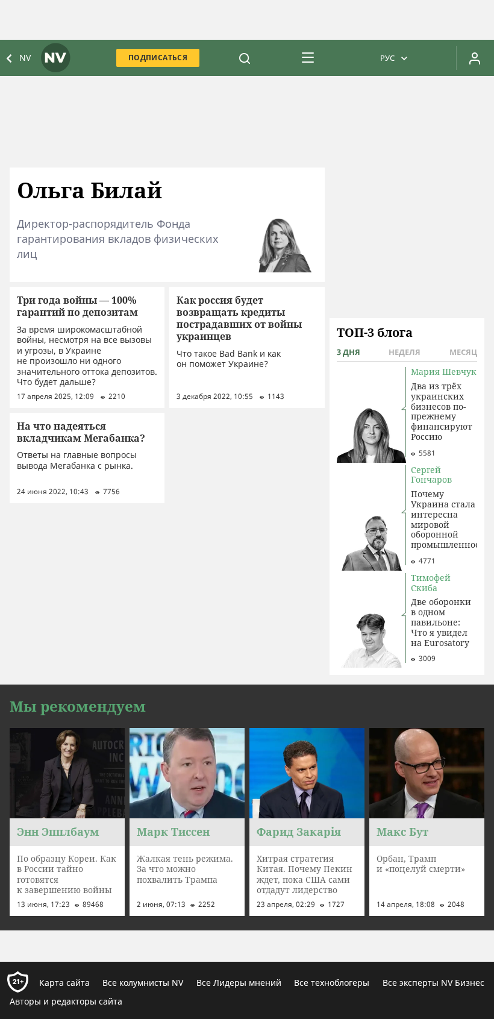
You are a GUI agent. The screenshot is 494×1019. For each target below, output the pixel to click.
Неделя (405, 352)
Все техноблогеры (331, 982)
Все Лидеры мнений (238, 982)
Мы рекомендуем (78, 706)
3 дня (348, 352)
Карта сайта (64, 982)
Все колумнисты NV (142, 982)
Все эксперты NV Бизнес (433, 982)
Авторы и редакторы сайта (66, 1001)
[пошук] (244, 57)
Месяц (463, 352)
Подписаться (157, 57)
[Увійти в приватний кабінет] (474, 58)
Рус (387, 57)
